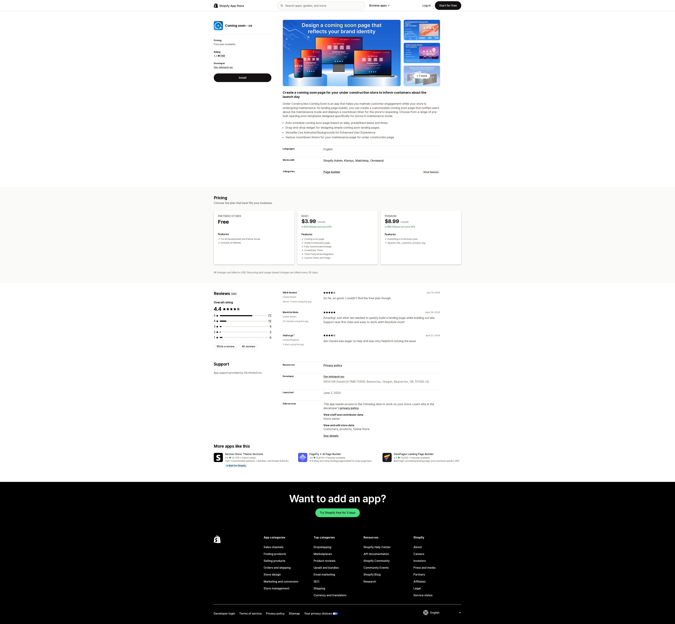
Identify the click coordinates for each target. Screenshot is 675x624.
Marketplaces (323, 554)
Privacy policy (332, 365)
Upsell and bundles (326, 567)
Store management (276, 588)
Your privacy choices (318, 613)
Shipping (319, 588)
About (417, 547)
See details (330, 436)
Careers (418, 554)
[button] (253, 460)
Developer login (224, 613)
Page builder (331, 172)
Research (370, 581)
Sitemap (294, 613)
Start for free (448, 5)
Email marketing (324, 574)
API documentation (376, 554)
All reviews (248, 346)
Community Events (376, 567)
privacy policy (349, 408)
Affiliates (419, 581)
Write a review (225, 346)
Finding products (275, 554)
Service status (422, 595)
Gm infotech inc (223, 67)
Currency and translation (330, 595)
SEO (316, 581)
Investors (419, 561)
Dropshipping (322, 547)
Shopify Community (377, 561)
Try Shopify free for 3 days (337, 512)
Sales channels (273, 547)
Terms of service (250, 613)
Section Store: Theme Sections (244, 454)
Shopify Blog (372, 574)
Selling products (274, 561)
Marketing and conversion (281, 581)
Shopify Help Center (377, 547)
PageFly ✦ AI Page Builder (325, 454)
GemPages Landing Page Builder (413, 454)
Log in (427, 5)
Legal (417, 588)
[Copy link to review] (298, 292)
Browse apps (378, 5)
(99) (222, 55)
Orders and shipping (277, 567)
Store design (272, 574)
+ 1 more (422, 75)
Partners (419, 574)
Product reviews (324, 561)
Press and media (424, 567)
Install (242, 77)
